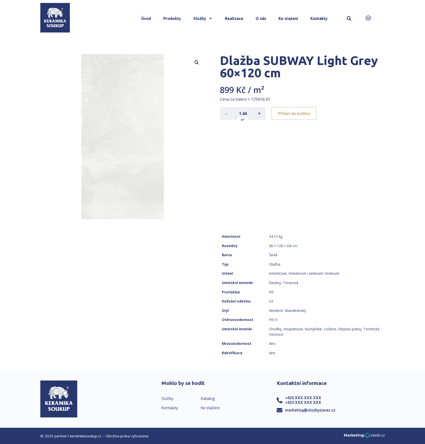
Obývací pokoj (349, 329)
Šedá (273, 255)
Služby (199, 18)
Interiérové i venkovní (305, 273)
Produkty (172, 18)
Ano (272, 343)
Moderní (276, 310)
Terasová (290, 282)
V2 (271, 301)
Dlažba (274, 264)
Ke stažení (288, 18)
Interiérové (278, 273)
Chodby (275, 329)
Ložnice (330, 329)
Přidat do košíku (294, 113)
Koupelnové (293, 329)
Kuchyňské (313, 329)
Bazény (275, 282)
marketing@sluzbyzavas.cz (310, 410)
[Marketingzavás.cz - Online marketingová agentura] (364, 437)
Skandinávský (295, 310)
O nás (261, 18)
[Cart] (368, 18)
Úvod (146, 18)
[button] (349, 19)
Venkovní (332, 273)
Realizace (234, 18)
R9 (271, 292)
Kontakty (319, 18)
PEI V (273, 319)
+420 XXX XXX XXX (303, 398)
